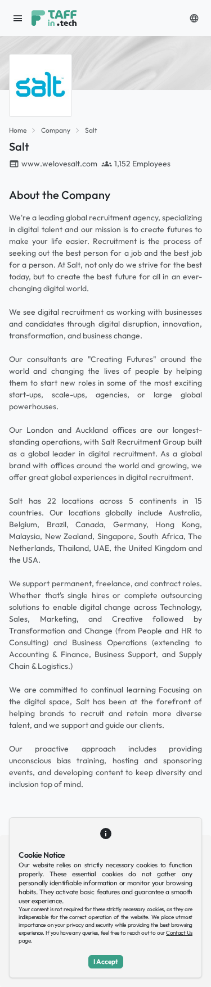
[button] (194, 18)
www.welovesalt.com (59, 164)
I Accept (105, 961)
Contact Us (179, 932)
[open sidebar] (18, 17)
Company (55, 130)
